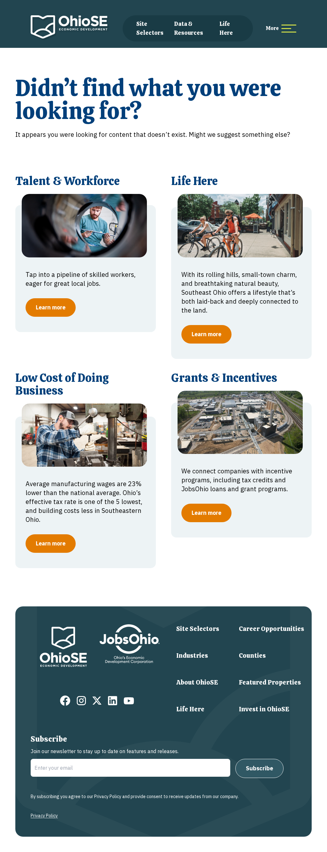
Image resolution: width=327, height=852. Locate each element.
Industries (192, 655)
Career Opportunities (271, 629)
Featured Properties (270, 682)
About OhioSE (197, 682)
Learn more (50, 307)
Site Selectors (197, 629)
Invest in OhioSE (264, 709)
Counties (252, 655)
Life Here (190, 709)
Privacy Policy (44, 816)
